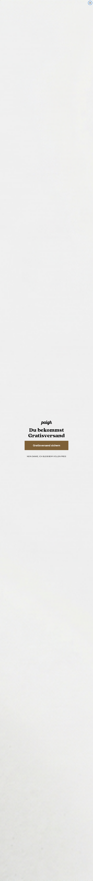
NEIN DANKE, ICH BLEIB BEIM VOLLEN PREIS (46, 456)
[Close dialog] (90, 3)
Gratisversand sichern (46, 445)
